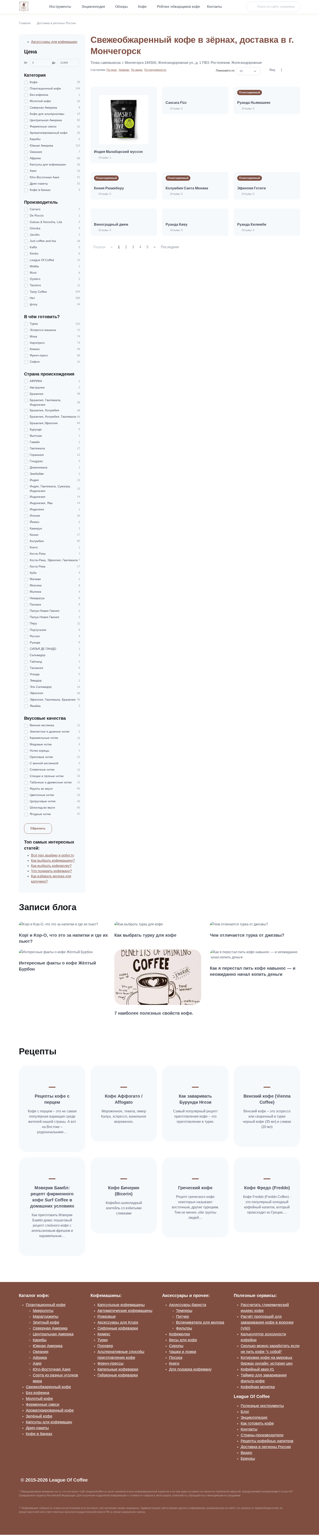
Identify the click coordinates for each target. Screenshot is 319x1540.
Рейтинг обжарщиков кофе (178, 6)
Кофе (142, 6)
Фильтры (184, 1328)
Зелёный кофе (39, 1416)
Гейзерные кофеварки (117, 1375)
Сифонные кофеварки (117, 1328)
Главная (25, 23)
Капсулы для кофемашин (49, 1422)
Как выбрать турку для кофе (145, 935)
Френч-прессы (110, 1363)
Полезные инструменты (262, 1406)
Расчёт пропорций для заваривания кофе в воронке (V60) (267, 1322)
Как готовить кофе (257, 1423)
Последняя (170, 247)
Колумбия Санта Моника (187, 188)
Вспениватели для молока (200, 1322)
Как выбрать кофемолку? (51, 866)
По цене (112, 69)
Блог (245, 1411)
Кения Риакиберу (109, 188)
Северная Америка (50, 1328)
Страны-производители (262, 1435)
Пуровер (105, 1346)
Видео (246, 1453)
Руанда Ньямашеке (253, 102)
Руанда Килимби (251, 224)
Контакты (214, 6)
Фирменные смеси (42, 1404)
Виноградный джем (111, 224)
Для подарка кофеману (190, 1369)
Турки (102, 1340)
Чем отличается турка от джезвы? (247, 935)
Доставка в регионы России (56, 23)
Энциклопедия (93, 6)
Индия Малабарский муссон (118, 152)
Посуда (175, 1357)
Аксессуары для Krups (117, 1322)
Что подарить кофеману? (51, 871)
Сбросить (38, 828)
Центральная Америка (53, 1334)
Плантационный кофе (46, 1305)
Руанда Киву (176, 224)
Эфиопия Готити (251, 188)
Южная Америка (47, 1346)
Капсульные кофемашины (121, 1305)
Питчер (182, 1316)
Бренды (248, 1458)
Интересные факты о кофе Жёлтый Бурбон (57, 966)
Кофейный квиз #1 (257, 1369)
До (53, 62)
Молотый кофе (39, 1398)
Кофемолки (179, 1334)
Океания (40, 1352)
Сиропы (176, 1346)
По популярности (155, 69)
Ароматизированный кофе (50, 1410)
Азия (37, 1363)
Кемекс (103, 1334)
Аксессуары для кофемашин (54, 42)
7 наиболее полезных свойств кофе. (153, 1013)
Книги (174, 1363)
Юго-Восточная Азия (52, 1369)
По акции (137, 69)
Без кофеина (37, 1393)
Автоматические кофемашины (124, 1310)
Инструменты (60, 6)
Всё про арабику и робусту (52, 855)
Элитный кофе (46, 1322)
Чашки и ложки (182, 1352)
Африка (40, 1357)
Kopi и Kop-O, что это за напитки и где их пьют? (63, 938)
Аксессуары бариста (187, 1305)
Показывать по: (226, 70)
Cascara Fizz (176, 102)
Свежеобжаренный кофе (48, 1387)
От (25, 62)
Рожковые (106, 1316)
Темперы (184, 1310)
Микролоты (43, 1310)
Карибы (39, 1340)
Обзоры (121, 6)
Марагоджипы (45, 1316)
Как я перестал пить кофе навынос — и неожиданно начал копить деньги (252, 971)
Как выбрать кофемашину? (53, 860)
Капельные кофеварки (117, 1369)
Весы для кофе (183, 1340)
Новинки (124, 69)
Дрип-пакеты (37, 1428)
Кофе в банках (39, 1434)
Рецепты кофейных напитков (267, 1441)
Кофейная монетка (258, 1387)
